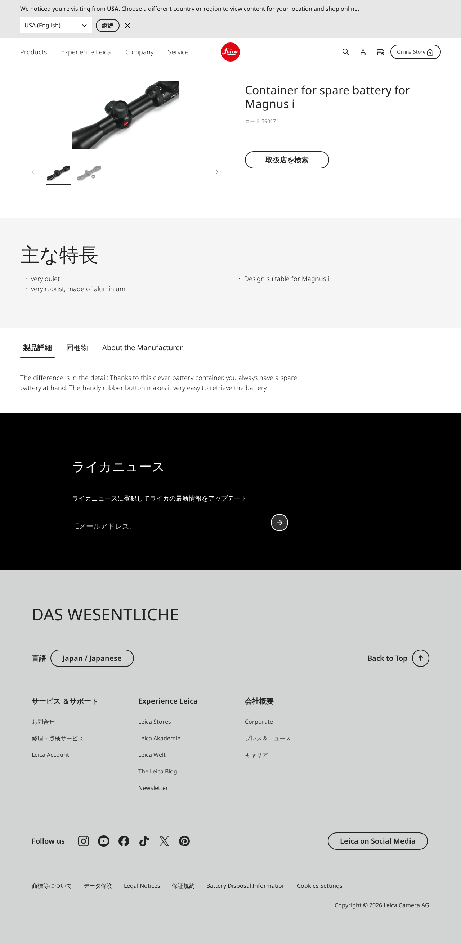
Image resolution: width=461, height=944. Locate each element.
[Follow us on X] (164, 841)
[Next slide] (217, 172)
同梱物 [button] (77, 347)
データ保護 (98, 886)
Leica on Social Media (378, 841)
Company (139, 52)
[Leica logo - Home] (230, 52)
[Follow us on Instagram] (83, 841)
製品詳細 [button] (37, 347)
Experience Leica (86, 52)
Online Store (411, 51)
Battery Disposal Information (246, 886)
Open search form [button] (346, 52)
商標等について (52, 886)
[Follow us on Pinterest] (184, 841)
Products (33, 52)
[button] (58, 175)
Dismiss (127, 25)
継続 (107, 26)
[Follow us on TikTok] (144, 841)
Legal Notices (142, 886)
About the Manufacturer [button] (142, 347)
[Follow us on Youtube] (104, 841)
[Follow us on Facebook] (124, 841)
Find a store (380, 52)
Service (178, 52)
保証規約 (183, 886)
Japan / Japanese (92, 658)
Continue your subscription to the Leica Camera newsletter (279, 522)
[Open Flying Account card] (363, 52)
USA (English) (42, 25)
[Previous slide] (33, 172)
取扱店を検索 (287, 159)
